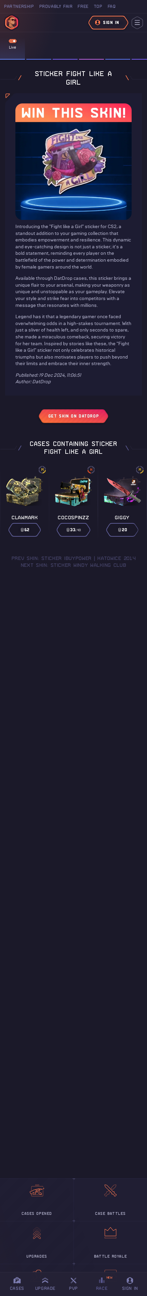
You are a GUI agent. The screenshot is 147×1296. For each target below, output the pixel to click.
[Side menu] (137, 22)
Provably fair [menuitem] (56, 6)
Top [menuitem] (98, 6)
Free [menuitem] (83, 6)
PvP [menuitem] (76, 1283)
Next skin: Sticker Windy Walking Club (73, 565)
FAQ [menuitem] (112, 6)
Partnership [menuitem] (19, 6)
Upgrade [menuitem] (45, 1288)
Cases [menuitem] (17, 1288)
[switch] (12, 41)
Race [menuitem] (104, 1283)
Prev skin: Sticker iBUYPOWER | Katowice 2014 (74, 558)
